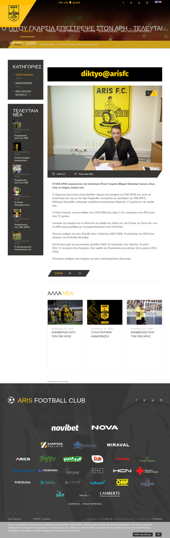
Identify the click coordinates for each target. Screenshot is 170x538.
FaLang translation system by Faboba (57, 381)
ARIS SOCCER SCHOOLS (136, 31)
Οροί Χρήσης (15, 519)
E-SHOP (31, 42)
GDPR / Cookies (41, 519)
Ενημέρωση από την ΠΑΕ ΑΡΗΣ (21, 138)
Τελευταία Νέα (86, 174)
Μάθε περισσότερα (142, 534)
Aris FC (109, 519)
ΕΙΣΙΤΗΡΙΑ (89, 31)
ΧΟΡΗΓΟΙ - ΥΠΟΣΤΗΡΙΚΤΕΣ (85, 504)
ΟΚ (158, 534)
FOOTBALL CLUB (51, 400)
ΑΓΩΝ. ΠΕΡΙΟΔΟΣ (69, 31)
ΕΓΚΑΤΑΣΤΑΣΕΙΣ (108, 31)
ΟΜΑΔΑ (51, 31)
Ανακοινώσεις (23, 85)
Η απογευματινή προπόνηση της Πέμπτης (22, 249)
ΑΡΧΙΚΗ (14, 31)
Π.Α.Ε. (39, 31)
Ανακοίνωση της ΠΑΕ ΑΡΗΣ (22, 225)
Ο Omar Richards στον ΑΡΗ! (21, 205)
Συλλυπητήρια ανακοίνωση (21, 159)
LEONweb (157, 519)
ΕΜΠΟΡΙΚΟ (16, 42)
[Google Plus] (80, 273)
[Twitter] (70, 273)
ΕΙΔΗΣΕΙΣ (27, 31)
